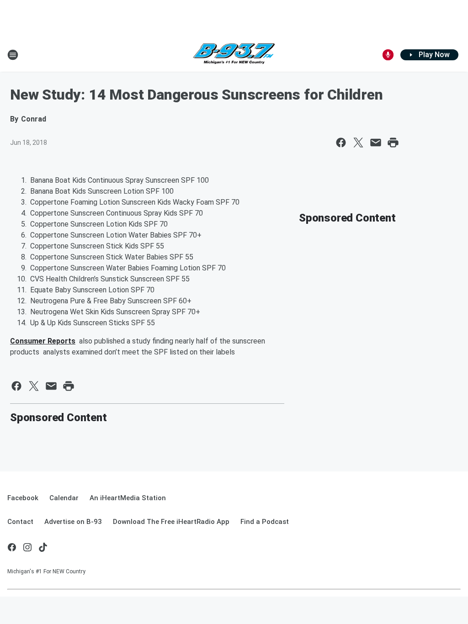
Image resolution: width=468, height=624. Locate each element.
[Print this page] (393, 142)
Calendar (64, 498)
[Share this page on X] (358, 142)
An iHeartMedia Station (128, 498)
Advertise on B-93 (73, 522)
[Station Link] (234, 54)
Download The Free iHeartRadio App (171, 522)
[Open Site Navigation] (12, 54)
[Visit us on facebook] (11, 547)
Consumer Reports (42, 341)
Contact (20, 522)
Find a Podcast (264, 522)
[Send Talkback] (388, 54)
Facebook (22, 498)
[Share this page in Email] (375, 142)
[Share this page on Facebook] (341, 142)
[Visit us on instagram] (27, 547)
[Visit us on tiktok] (42, 547)
